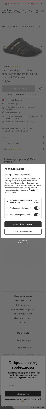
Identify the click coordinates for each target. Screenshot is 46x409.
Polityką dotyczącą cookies (27, 181)
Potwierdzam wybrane (23, 231)
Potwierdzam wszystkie (23, 224)
